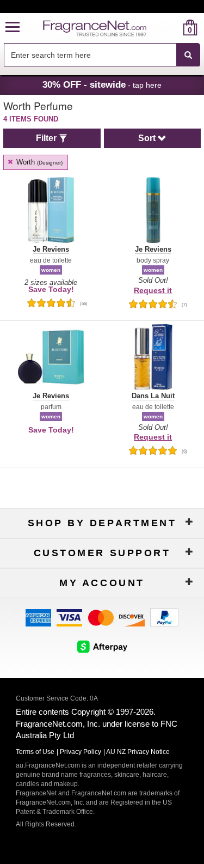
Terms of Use (35, 752)
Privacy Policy (80, 752)
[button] (12, 27)
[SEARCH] (188, 55)
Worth (38, 162)
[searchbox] (90, 54)
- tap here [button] (102, 84)
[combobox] (102, 55)
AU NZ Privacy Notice (138, 752)
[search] (172, 27)
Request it (153, 290)
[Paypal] (164, 617)
